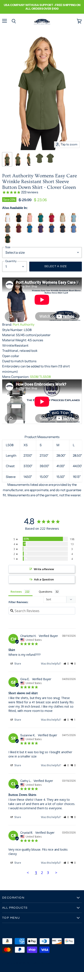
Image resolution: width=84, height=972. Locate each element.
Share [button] (17, 663)
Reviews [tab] (16, 591)
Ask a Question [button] (44, 579)
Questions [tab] (45, 591)
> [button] (56, 872)
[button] (66, 663)
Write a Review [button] (44, 569)
